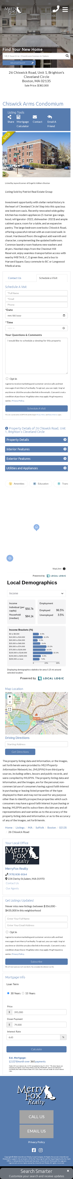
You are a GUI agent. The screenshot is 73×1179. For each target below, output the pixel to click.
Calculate (36, 1049)
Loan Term (12, 984)
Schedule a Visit (48, 277)
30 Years (15, 993)
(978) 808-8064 (17, 874)
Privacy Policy (18, 400)
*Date (9, 309)
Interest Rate (14, 1031)
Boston (51, 827)
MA (30, 827)
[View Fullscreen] (9, 709)
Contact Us (14, 277)
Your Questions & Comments (23, 334)
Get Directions (20, 751)
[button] (67, 56)
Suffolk (40, 827)
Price (9, 1006)
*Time (9, 322)
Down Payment (15, 1019)
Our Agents (12, 888)
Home (8, 827)
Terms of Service (53, 415)
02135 (63, 827)
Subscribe (36, 961)
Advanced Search (17, 63)
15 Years (30, 993)
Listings (20, 827)
